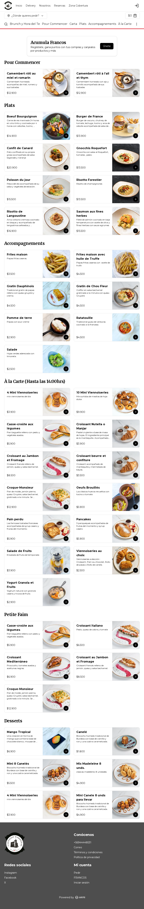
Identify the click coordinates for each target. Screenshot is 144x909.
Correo (78, 847)
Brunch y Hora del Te (25, 24)
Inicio (19, 5)
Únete (107, 46)
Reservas (59, 5)
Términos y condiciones (88, 852)
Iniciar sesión (81, 882)
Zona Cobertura (78, 5)
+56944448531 (82, 842)
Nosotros (44, 5)
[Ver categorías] (136, 24)
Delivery (31, 5)
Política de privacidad (87, 857)
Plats (82, 24)
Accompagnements (102, 24)
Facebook (10, 877)
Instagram (10, 872)
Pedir (77, 872)
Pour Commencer (54, 24)
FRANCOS (80, 877)
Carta (73, 24)
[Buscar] (6, 24)
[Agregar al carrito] (66, 92)
